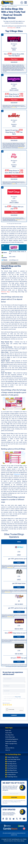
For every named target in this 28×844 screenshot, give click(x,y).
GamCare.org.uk (20, 147)
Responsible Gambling (11, 741)
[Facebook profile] (3, 818)
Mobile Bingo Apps (10, 737)
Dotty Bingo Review (12, 768)
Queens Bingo (19, 621)
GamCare (7, 826)
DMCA (21, 826)
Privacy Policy (18, 696)
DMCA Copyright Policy (11, 743)
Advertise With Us (9, 748)
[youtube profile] (24, 818)
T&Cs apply (13, 107)
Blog (6, 745)
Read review (14, 62)
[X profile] (17, 818)
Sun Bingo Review (11, 761)
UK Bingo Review (11, 774)
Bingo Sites (4, 6)
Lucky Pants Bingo (14, 79)
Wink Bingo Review (12, 770)
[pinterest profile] (20, 818)
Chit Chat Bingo (19, 596)
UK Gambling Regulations (11, 739)
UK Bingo (19, 547)
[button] (21, 2)
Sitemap (22, 840)
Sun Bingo (14, 115)
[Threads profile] (10, 818)
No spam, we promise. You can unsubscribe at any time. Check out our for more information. (14, 802)
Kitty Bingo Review (11, 763)
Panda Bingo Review (12, 776)
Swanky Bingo (19, 646)
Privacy (18, 840)
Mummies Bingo (5, 291)
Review (19, 562)
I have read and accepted (12, 696)
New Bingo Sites (9, 735)
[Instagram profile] (7, 818)
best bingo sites (11, 27)
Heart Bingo (14, 191)
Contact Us (10, 840)
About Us (7, 750)
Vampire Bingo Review (12, 757)
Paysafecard (17, 474)
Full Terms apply (10, 567)
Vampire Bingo (14, 39)
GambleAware (10, 829)
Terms (15, 840)
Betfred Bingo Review (12, 772)
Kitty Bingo (14, 155)
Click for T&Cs (18, 219)
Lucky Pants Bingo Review (13, 759)
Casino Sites (8, 732)
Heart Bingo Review (12, 766)
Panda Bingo (19, 572)
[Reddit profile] (13, 818)
